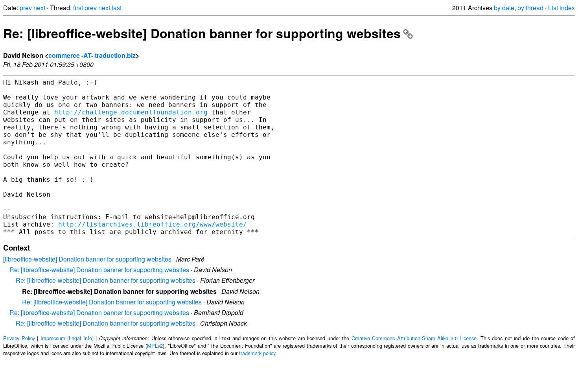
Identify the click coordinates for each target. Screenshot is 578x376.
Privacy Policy (19, 338)
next (39, 7)
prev (26, 7)
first (78, 7)
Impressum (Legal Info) (67, 338)
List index (561, 7)
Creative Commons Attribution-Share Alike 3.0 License (414, 338)
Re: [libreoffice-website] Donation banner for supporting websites (202, 33)
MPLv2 (155, 345)
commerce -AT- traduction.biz (92, 55)
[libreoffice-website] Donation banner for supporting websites (87, 259)
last (116, 7)
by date (504, 7)
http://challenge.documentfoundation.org (131, 112)
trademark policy (257, 353)
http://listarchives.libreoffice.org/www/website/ (152, 224)
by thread (530, 7)
